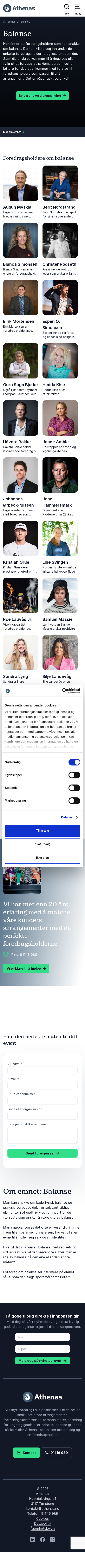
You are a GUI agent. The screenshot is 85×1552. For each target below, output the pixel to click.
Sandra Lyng (15, 676)
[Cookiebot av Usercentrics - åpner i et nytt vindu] (62, 690)
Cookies (42, 1518)
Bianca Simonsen (20, 264)
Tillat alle (42, 830)
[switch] (74, 775)
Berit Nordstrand (59, 207)
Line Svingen (55, 562)
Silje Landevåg (57, 676)
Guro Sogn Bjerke (20, 384)
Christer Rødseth (59, 264)
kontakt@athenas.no (42, 1508)
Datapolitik (42, 1523)
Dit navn (14, 1063)
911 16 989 (58, 1453)
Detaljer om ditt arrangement (28, 1124)
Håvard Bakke (17, 441)
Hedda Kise (53, 384)
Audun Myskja (17, 207)
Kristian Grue (16, 562)
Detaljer (66, 817)
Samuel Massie (57, 619)
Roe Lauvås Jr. (17, 619)
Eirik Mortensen (18, 321)
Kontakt (28, 1453)
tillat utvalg (43, 844)
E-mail (13, 1079)
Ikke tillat (42, 857)
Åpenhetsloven (43, 1528)
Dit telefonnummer (21, 1094)
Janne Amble (55, 441)
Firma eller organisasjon (24, 1109)
